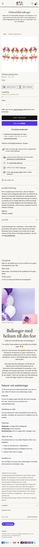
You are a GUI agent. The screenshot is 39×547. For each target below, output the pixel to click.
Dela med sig (9, 180)
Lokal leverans (18, 109)
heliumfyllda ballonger (16, 163)
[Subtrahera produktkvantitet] (3, 104)
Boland (4, 77)
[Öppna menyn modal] (3, 3)
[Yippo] (19, 3)
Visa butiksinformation (10, 138)
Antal (3, 100)
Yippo (12, 533)
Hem (4, 34)
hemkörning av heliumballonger (16, 159)
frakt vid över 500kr (16, 172)
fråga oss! (23, 167)
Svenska (4, 531)
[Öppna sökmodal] (32, 3)
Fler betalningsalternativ (19, 129)
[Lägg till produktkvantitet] (9, 104)
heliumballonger (9, 235)
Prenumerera (32, 517)
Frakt (13, 143)
